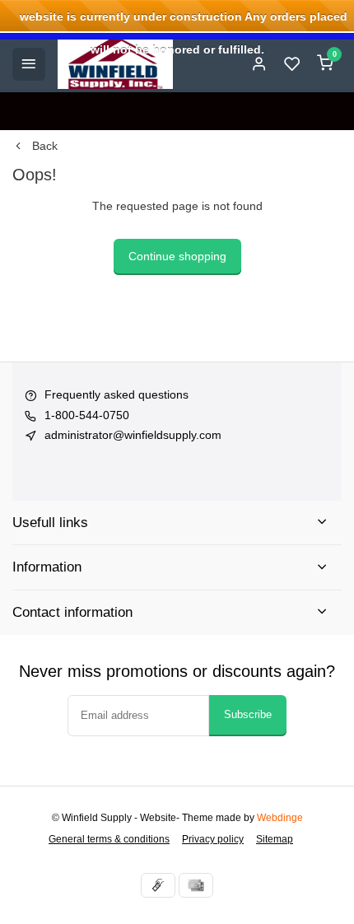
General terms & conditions (109, 839)
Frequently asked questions (116, 394)
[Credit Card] (196, 885)
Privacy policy (213, 839)
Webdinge (280, 818)
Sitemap (274, 839)
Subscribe (248, 714)
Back (45, 145)
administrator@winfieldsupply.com (132, 434)
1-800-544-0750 (86, 415)
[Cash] (158, 885)
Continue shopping (177, 256)
